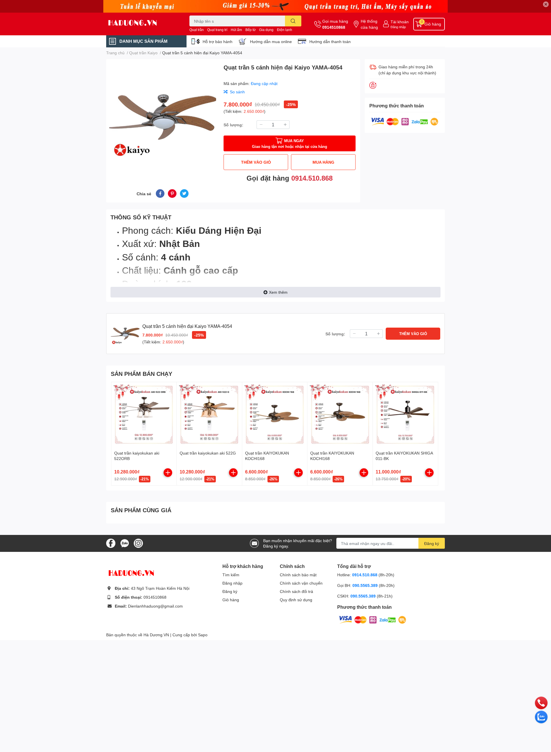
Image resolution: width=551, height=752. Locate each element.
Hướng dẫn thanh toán (330, 41)
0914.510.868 (312, 178)
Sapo (202, 634)
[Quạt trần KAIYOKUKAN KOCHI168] (275, 414)
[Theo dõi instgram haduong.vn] (138, 542)
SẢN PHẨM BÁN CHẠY (141, 373)
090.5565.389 (365, 585)
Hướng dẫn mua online (271, 41)
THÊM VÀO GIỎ (256, 162)
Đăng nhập (398, 27)
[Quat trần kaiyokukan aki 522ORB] (144, 414)
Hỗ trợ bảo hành (217, 41)
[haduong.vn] (141, 24)
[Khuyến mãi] (275, 6)
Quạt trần (196, 30)
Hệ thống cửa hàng (369, 24)
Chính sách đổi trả (296, 591)
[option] (162, 117)
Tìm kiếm (230, 574)
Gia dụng (266, 30)
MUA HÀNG (323, 162)
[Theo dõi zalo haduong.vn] (124, 542)
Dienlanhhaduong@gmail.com (155, 606)
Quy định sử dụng (296, 599)
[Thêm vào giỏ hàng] (168, 472)
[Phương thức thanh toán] (404, 121)
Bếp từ (250, 30)
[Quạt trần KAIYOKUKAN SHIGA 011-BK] (405, 414)
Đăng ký (431, 543)
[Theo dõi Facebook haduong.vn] (110, 542)
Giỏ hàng (230, 599)
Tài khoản (400, 21)
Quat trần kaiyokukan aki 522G (208, 453)
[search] (293, 21)
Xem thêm (278, 292)
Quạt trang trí (217, 30)
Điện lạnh (284, 30)
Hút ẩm (236, 30)
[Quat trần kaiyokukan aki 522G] (209, 414)
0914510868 (333, 27)
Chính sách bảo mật (298, 574)
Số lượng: (233, 124)
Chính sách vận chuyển (301, 583)
